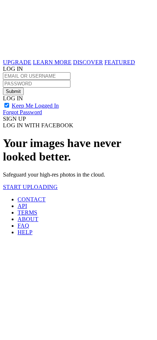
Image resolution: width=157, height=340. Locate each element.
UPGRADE (17, 62)
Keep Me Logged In (35, 106)
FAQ (23, 226)
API (22, 206)
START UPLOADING (30, 187)
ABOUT (28, 219)
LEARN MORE (52, 62)
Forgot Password (22, 112)
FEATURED (119, 62)
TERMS (27, 212)
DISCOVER (88, 62)
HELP (25, 232)
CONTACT (32, 199)
